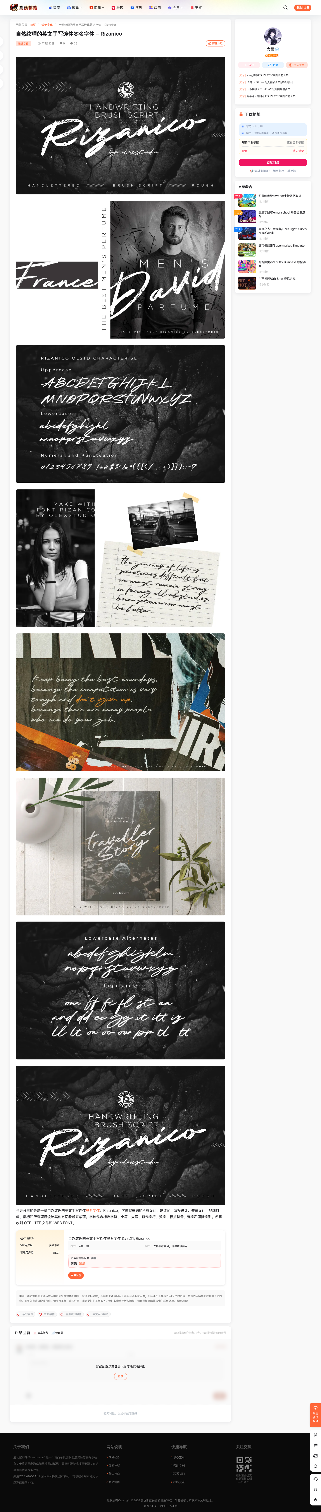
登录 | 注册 (303, 7)
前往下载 (217, 43)
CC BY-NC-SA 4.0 (30, 1476)
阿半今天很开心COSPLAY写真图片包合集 (267, 96)
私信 (275, 65)
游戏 (75, 7)
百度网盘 (76, 1275)
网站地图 (114, 1482)
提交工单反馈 (287, 171)
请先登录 (298, 151)
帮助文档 (179, 1465)
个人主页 (299, 65)
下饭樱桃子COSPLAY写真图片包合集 (264, 89)
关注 (251, 65)
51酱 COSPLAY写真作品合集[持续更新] (266, 82)
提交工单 (179, 1457)
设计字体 (47, 25)
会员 (176, 7)
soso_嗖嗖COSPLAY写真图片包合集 (263, 75)
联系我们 (179, 1473)
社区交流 (179, 1482)
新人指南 (114, 1473)
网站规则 (114, 1457)
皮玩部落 (146, 1500)
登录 (82, 1263)
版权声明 (114, 1465)
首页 (33, 25)
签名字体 (93, 1210)
